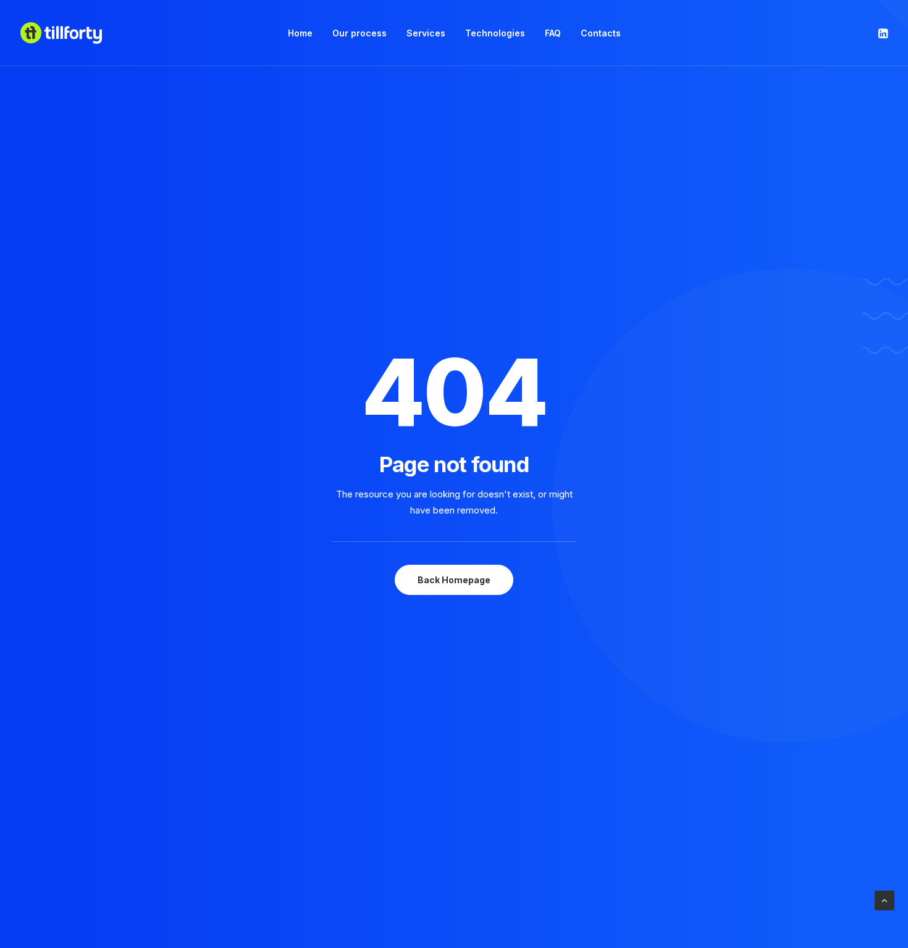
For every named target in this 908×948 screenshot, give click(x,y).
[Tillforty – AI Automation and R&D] (61, 33)
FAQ (553, 33)
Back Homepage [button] (454, 580)
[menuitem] (300, 33)
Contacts (601, 33)
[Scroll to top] (884, 899)
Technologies (495, 33)
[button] (882, 33)
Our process (359, 33)
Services (425, 33)
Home (300, 33)
